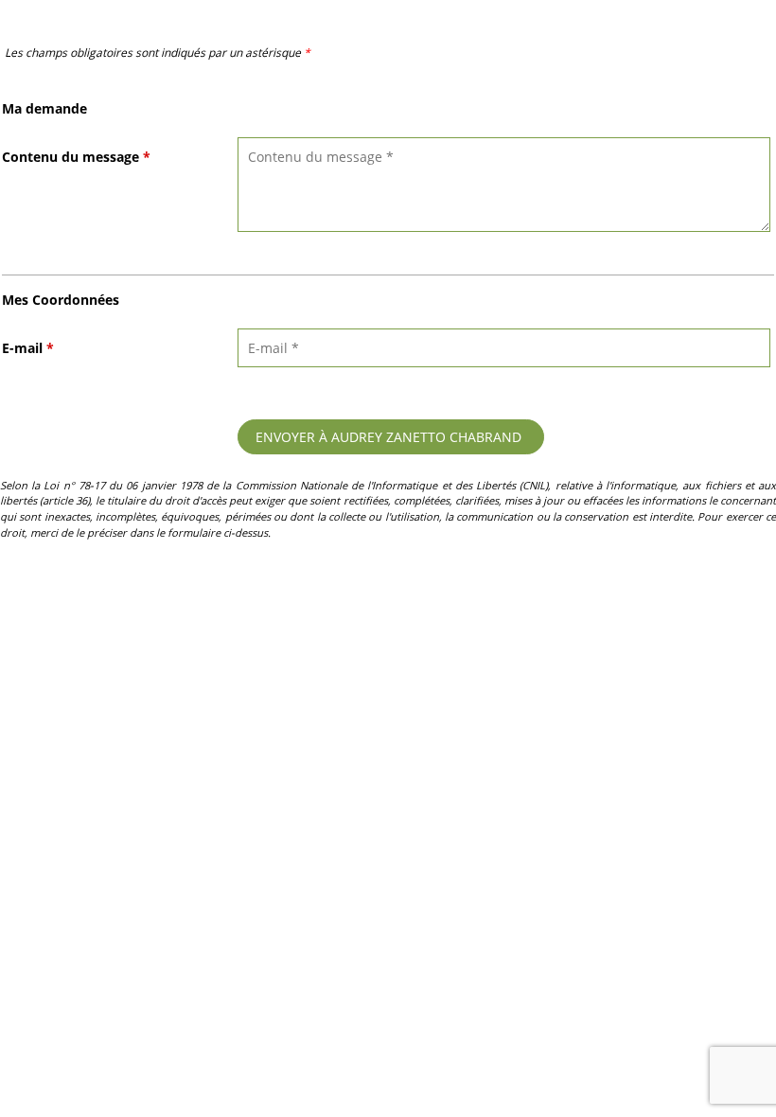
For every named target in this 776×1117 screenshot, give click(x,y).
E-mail (28, 348)
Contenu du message (76, 157)
